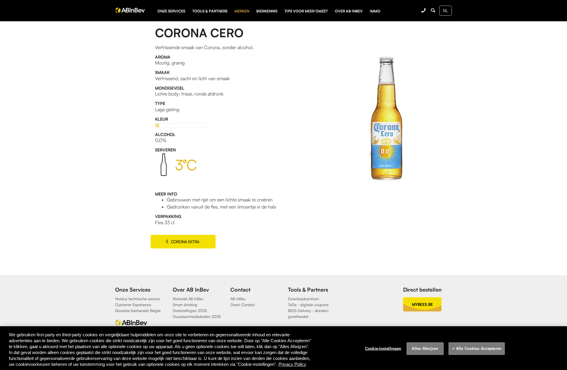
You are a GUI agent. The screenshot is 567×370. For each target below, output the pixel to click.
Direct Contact (242, 304)
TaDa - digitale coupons (308, 304)
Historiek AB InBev (188, 298)
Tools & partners (209, 11)
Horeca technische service (137, 298)
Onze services (171, 11)
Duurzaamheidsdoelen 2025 (197, 316)
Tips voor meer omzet (306, 11)
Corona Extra (184, 241)
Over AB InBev (349, 11)
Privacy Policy (292, 364)
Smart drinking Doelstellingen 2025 (190, 307)
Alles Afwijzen (425, 348)
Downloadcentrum (303, 298)
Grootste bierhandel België (138, 310)
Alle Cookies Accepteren (478, 348)
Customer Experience (133, 304)
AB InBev (237, 298)
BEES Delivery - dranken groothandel (308, 313)
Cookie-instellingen (383, 348)
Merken (241, 11)
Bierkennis (266, 11)
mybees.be (422, 304)
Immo (375, 11)
